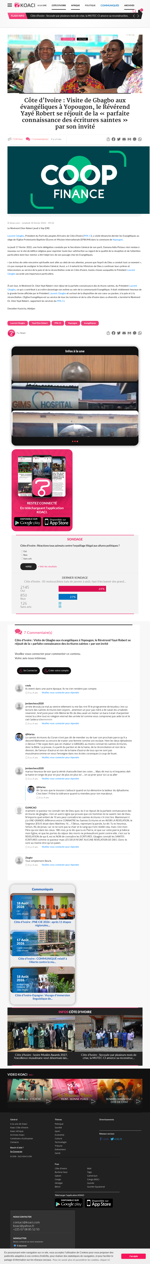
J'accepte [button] (133, 1256)
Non (25, 555)
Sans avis (27, 558)
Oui (25, 551)
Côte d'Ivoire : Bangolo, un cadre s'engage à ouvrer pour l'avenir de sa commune (75, 15)
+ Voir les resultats (47, 566)
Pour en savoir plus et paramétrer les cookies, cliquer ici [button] (81, 1259)
